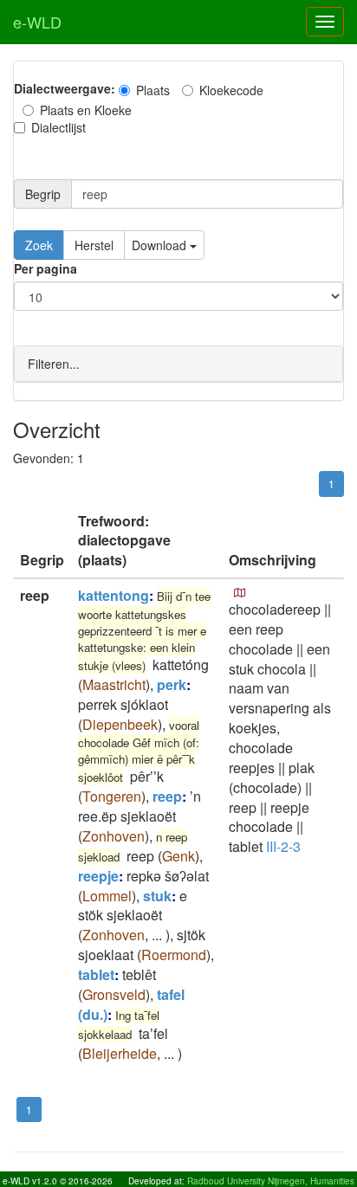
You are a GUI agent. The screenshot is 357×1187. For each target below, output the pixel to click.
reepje (98, 876)
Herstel (94, 245)
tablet (96, 974)
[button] (240, 593)
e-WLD (37, 21)
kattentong (113, 595)
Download (161, 245)
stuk (157, 896)
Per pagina (45, 268)
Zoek (39, 245)
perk (171, 684)
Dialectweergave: (64, 88)
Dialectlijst (58, 127)
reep (167, 796)
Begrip (43, 194)
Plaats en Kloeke (86, 110)
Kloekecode (231, 90)
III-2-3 (283, 846)
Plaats (153, 90)
